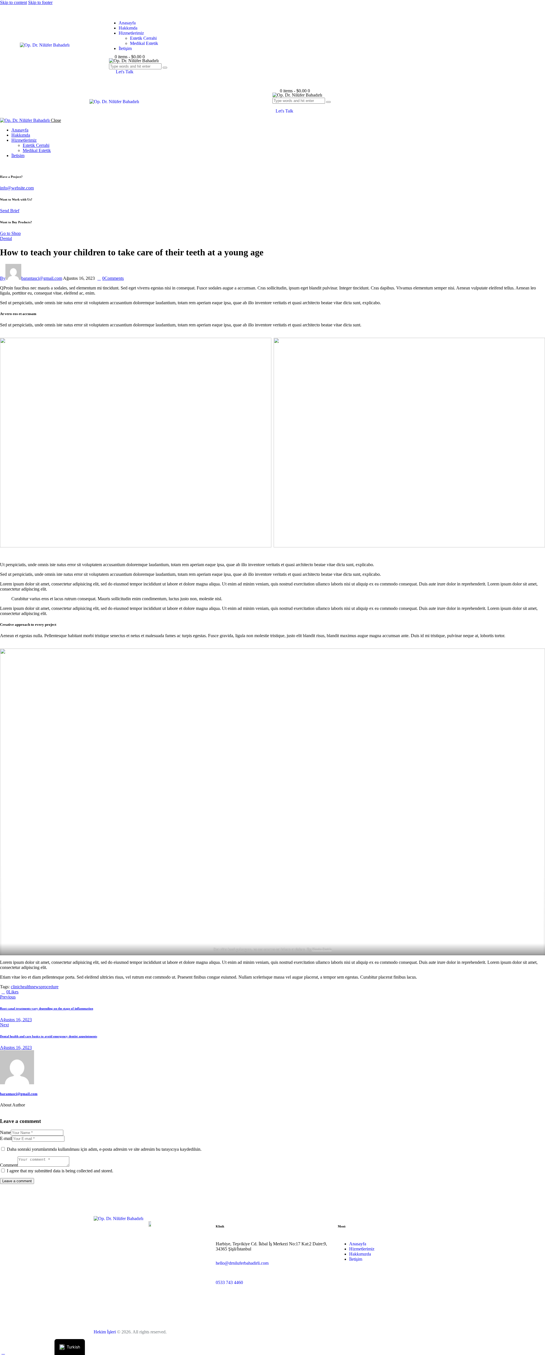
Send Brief (9, 210)
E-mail (6, 1138)
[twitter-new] (9, 1110)
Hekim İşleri (105, 1331)
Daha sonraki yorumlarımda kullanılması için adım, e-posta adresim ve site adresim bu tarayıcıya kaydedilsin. (104, 1149)
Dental (6, 238)
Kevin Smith (322, 949)
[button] (275, 105)
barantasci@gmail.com (18, 1094)
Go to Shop (10, 233)
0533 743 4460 (229, 1282)
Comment (9, 1165)
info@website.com (17, 187)
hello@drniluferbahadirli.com (242, 1263)
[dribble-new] (16, 1110)
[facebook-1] (3, 1110)
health (25, 986)
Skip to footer (40, 2)
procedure (49, 986)
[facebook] (9, 165)
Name (5, 1132)
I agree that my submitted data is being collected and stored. (60, 1170)
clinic (15, 986)
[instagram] (3, 165)
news (36, 986)
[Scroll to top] (3, 1352)
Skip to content (13, 2)
